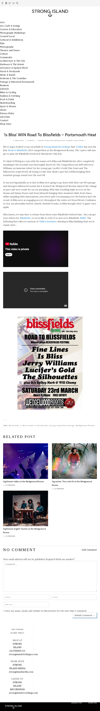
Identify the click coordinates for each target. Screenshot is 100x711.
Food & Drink (7, 99)
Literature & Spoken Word (14, 67)
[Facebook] (2, 4)
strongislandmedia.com (21, 671)
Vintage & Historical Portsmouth (17, 81)
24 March (31, 140)
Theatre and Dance (10, 50)
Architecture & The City (12, 60)
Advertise (5, 116)
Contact (4, 120)
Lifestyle (4, 88)
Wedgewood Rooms (85, 425)
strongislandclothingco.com (23, 654)
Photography (7, 46)
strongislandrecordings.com (23, 692)
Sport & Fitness (8, 106)
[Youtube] (13, 4)
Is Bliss (79, 146)
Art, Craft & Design (10, 25)
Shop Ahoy (5, 123)
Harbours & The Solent (12, 64)
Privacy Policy (7, 113)
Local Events (78, 140)
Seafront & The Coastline (13, 78)
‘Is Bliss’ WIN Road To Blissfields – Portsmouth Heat (50, 134)
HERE (83, 217)
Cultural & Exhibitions (11, 39)
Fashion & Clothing (10, 95)
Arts (2, 22)
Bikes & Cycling (8, 92)
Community (6, 57)
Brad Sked (19, 140)
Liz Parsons (10, 485)
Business (4, 85)
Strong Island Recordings (49, 140)
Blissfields (25, 217)
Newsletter (76, 703)
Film (2, 43)
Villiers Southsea (48, 221)
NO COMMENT (19, 550)
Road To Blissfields (38, 425)
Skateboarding (7, 102)
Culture (4, 53)
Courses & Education (11, 29)
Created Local (7, 36)
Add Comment (89, 549)
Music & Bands (7, 74)
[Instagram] (6, 4)
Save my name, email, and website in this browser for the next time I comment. (46, 610)
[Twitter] (10, 4)
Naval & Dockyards (10, 71)
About (3, 109)
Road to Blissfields (17, 150)
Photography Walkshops (12, 32)
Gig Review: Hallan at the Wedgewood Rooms (23, 481)
